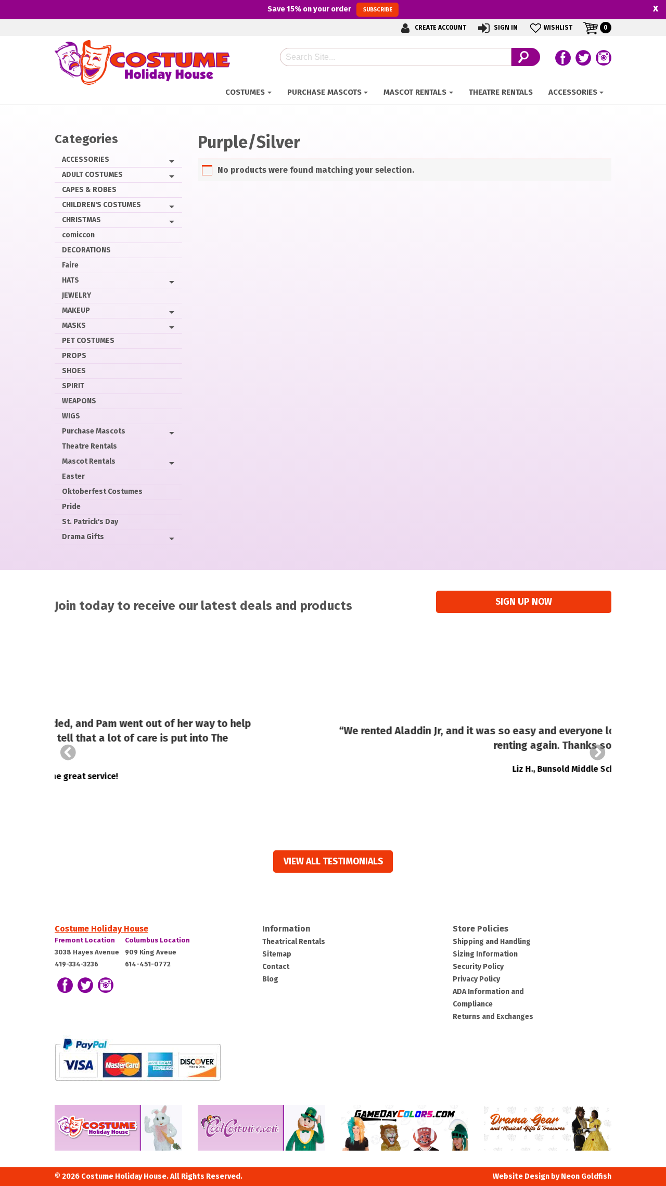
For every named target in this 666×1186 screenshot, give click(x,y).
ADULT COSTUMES (92, 174)
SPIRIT (73, 385)
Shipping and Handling (492, 941)
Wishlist (558, 27)
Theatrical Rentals (293, 941)
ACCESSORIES (572, 92)
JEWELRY (76, 295)
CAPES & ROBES (89, 189)
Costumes (245, 92)
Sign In (505, 27)
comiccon (78, 235)
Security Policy (478, 966)
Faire (70, 265)
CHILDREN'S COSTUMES (101, 204)
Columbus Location (157, 940)
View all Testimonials (333, 861)
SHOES (74, 370)
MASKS (74, 325)
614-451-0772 (148, 964)
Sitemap (276, 954)
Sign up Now (523, 601)
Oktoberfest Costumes (102, 491)
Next (598, 752)
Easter (73, 476)
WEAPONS (79, 401)
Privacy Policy (476, 979)
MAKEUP (76, 310)
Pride (71, 506)
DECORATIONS (86, 250)
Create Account (439, 27)
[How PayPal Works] (138, 1059)
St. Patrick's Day (90, 521)
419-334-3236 (76, 964)
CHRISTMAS (81, 219)
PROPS (74, 355)
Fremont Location (85, 940)
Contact (275, 966)
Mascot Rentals (414, 92)
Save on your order (329, 9)
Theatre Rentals (501, 92)
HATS (70, 280)
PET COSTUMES (88, 340)
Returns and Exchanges (493, 1016)
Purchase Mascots (324, 92)
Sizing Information (485, 954)
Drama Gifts (83, 536)
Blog (270, 979)
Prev (68, 752)
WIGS (71, 416)
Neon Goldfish (586, 1176)
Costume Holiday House (101, 929)
